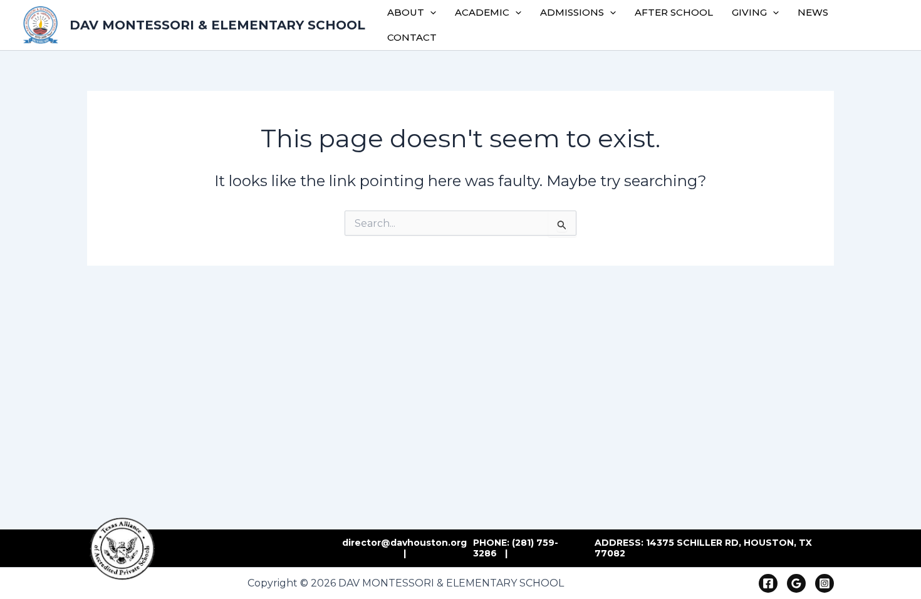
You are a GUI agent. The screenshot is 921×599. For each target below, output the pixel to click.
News (813, 12)
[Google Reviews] (796, 583)
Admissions (572, 12)
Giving (749, 12)
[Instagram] (824, 583)
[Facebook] (768, 583)
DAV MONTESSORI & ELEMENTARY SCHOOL (217, 25)
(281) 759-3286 (515, 548)
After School (674, 12)
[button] (430, 12)
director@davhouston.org (404, 542)
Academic (482, 12)
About (405, 12)
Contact (412, 37)
